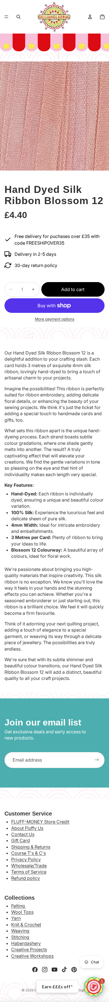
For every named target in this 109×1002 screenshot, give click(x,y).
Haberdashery (26, 943)
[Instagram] (44, 969)
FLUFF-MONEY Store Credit (40, 821)
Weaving (20, 931)
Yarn (16, 918)
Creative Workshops (32, 956)
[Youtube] (54, 969)
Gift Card (20, 840)
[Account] (90, 17)
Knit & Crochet (26, 924)
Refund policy (25, 878)
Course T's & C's (28, 853)
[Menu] (6, 16)
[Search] (18, 17)
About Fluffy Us (27, 828)
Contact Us (22, 834)
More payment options (54, 319)
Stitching (20, 937)
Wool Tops (22, 912)
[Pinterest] (74, 969)
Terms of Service (28, 872)
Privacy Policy (26, 859)
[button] (93, 986)
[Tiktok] (64, 969)
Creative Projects (29, 949)
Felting (18, 906)
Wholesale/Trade (29, 865)
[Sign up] (96, 760)
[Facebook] (35, 969)
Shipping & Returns (30, 847)
